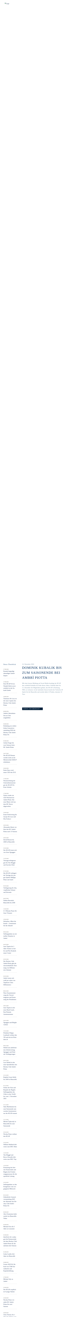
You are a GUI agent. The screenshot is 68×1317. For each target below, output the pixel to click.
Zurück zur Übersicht (31, 708)
